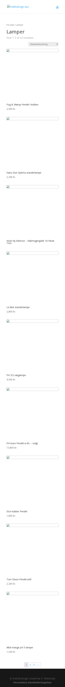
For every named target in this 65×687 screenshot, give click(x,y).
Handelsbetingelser (40, 682)
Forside (10, 24)
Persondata (20, 682)
